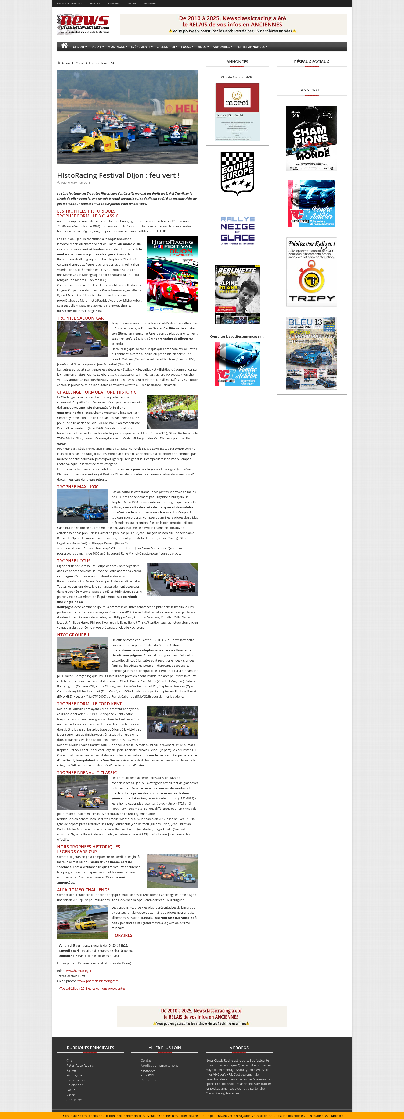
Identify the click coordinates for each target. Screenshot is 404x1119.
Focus (70, 1090)
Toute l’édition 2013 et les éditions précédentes (92, 988)
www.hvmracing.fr (78, 971)
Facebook (113, 3)
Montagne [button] (116, 47)
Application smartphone (160, 1065)
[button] (64, 46)
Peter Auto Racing (80, 1065)
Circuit (80, 63)
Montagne (74, 1075)
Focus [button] (186, 47)
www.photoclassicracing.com (98, 981)
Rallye (71, 1070)
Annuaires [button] (221, 47)
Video (70, 1095)
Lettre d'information (69, 3)
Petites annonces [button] (250, 47)
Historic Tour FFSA (102, 63)
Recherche (150, 3)
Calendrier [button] (166, 47)
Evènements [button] (140, 47)
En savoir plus (318, 1116)
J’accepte (337, 1116)
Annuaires (74, 1100)
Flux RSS (95, 3)
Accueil (66, 63)
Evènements (76, 1080)
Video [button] (201, 47)
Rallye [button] (96, 47)
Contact (131, 3)
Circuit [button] (78, 47)
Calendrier (74, 1085)
